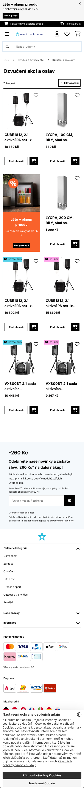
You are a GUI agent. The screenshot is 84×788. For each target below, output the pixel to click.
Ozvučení (9, 571)
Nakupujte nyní (11, 15)
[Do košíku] (34, 161)
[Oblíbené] (67, 34)
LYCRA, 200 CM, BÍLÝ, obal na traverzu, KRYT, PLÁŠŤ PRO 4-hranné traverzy (59, 220)
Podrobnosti (16, 161)
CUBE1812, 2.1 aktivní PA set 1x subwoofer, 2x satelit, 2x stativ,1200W (18, 137)
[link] (21, 110)
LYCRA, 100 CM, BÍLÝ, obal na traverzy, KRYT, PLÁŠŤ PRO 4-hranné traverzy (59, 137)
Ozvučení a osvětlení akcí (31, 60)
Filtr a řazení (71, 82)
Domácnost (10, 555)
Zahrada (8, 563)
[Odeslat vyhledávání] (7, 46)
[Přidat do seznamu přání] (36, 95)
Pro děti (8, 602)
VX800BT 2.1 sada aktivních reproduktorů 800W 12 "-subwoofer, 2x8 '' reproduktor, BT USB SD (20, 386)
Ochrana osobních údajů (21, 513)
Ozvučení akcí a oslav (63, 60)
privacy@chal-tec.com (62, 521)
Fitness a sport (12, 586)
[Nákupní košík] (78, 34)
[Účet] (57, 34)
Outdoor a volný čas (15, 594)
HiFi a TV (8, 579)
